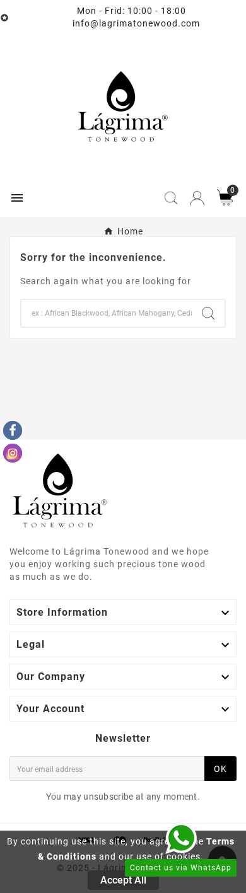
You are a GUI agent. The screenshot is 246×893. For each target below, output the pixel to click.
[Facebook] (12, 430)
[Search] (208, 313)
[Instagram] (12, 453)
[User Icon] (197, 198)
